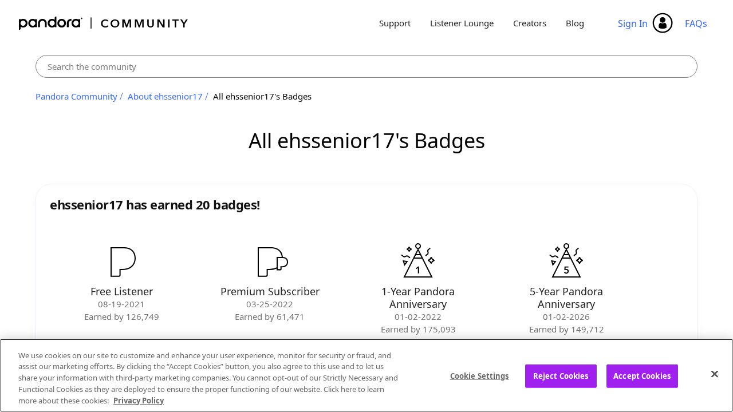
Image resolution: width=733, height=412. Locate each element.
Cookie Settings (479, 376)
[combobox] (366, 66)
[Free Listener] (121, 261)
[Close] (714, 374)
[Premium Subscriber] (269, 261)
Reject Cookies (561, 376)
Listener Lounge (462, 23)
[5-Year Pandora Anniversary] (566, 261)
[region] (366, 375)
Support (395, 23)
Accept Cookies (642, 376)
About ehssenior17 (165, 96)
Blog (575, 23)
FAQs (696, 23)
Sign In (633, 23)
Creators (529, 23)
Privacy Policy (138, 400)
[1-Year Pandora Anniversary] (418, 261)
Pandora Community (104, 23)
